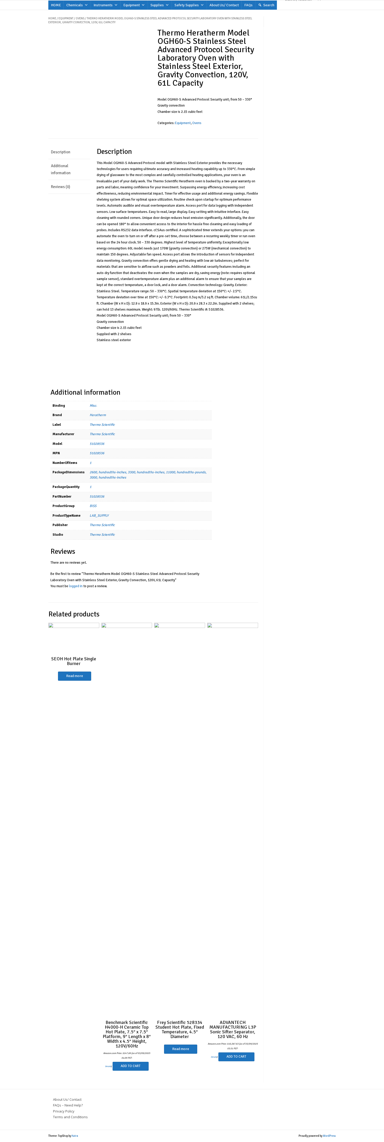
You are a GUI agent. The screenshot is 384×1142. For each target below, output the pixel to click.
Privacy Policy (63, 1111)
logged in (76, 586)
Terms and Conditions (70, 1117)
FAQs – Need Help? (68, 1105)
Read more (74, 676)
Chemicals (74, 5)
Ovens (80, 18)
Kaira (75, 1136)
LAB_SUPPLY (99, 516)
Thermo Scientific (102, 425)
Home (52, 18)
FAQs (248, 5)
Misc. (93, 406)
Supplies (157, 5)
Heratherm (98, 415)
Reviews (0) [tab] (60, 186)
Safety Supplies (186, 5)
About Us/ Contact (224, 5)
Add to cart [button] (131, 1066)
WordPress (329, 1136)
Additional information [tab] (61, 169)
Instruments (103, 5)
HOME (56, 5)
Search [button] (268, 5)
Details (108, 1066)
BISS (93, 506)
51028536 (97, 444)
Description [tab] (60, 152)
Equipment (131, 5)
